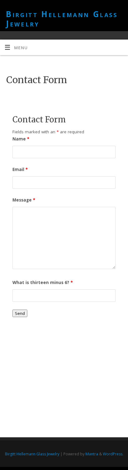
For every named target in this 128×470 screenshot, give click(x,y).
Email (20, 169)
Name (20, 139)
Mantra (91, 454)
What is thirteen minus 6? (42, 282)
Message (23, 200)
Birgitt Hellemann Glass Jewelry (62, 18)
